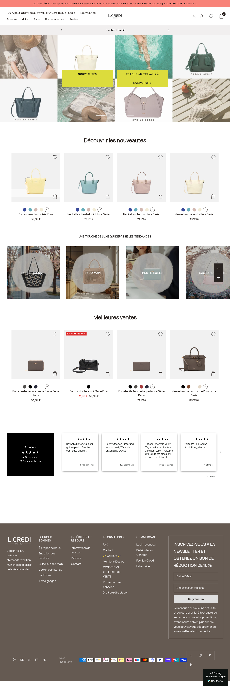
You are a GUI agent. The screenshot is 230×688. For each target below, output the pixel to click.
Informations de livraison (80, 550)
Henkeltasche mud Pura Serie (141, 214)
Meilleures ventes (115, 317)
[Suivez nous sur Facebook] (191, 655)
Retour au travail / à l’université (142, 78)
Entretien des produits (47, 556)
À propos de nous (50, 548)
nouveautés (87, 74)
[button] (58, 452)
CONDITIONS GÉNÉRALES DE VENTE (112, 571)
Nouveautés (88, 13)
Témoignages (47, 581)
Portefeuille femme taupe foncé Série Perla (35, 393)
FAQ (105, 544)
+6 (153, 387)
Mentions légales (113, 561)
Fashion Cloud (145, 560)
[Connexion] (201, 16)
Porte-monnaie (54, 19)
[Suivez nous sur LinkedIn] (191, 664)
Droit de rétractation (115, 592)
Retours (76, 558)
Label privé (143, 566)
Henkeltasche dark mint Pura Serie (89, 214)
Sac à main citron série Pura (36, 214)
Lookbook (45, 575)
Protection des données (112, 584)
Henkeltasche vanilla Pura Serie (194, 214)
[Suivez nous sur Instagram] (200, 655)
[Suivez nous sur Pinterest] (209, 655)
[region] (139, 452)
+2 (47, 210)
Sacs (37, 19)
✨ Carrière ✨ (112, 556)
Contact (76, 564)
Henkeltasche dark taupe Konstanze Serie (194, 393)
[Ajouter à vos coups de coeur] (55, 157)
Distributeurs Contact (144, 552)
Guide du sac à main (51, 564)
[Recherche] (194, 16)
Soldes (74, 19)
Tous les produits (17, 19)
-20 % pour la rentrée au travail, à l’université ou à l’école (41, 13)
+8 (47, 387)
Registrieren (196, 599)
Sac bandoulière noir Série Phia (89, 391)
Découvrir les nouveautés (115, 140)
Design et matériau (50, 569)
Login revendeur (146, 544)
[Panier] (221, 16)
